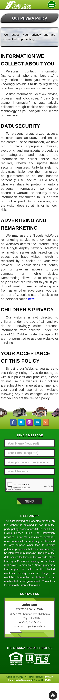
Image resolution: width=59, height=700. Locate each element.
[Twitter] (21, 422)
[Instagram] (29, 422)
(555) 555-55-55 (31, 622)
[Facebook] (13, 422)
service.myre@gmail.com (31, 626)
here (31, 299)
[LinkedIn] (37, 422)
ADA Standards (24, 680)
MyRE (48, 680)
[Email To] (45, 422)
